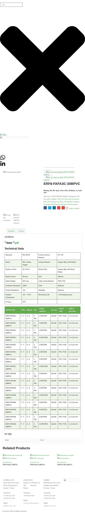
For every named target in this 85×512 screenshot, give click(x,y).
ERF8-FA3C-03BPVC (10, 465)
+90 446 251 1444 (9, 498)
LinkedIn (54, 207)
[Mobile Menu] (1, 152)
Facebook (45, 207)
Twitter (49, 207)
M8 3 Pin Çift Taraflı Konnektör (68, 199)
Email (63, 207)
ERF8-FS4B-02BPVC (64, 465)
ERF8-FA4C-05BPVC (37, 465)
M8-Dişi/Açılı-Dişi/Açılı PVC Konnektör (65, 204)
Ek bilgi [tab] (21, 231)
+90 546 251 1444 (9, 495)
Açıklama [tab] (11, 231)
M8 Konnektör (7, 462)
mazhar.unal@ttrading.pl (31, 503)
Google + (58, 207)
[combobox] (11, 5)
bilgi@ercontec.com (9, 506)
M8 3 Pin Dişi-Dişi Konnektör (53, 202)
